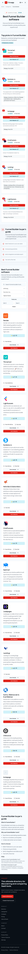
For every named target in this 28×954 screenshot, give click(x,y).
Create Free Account (8, 900)
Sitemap (3, 940)
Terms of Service (5, 937)
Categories (8, 6)
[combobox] (14, 288)
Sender (6, 320)
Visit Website (13, 59)
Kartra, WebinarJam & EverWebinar (11, 696)
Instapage (10, 111)
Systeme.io (11, 79)
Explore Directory (7, 896)
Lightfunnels (11, 199)
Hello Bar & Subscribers (11, 487)
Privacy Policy (4, 935)
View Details (13, 345)
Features (14, 299)
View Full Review (14, 56)
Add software (4, 919)
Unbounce (7, 735)
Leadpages (7, 611)
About (2, 925)
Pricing (3, 916)
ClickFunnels (11, 140)
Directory (3, 909)
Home (2, 6)
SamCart (6, 570)
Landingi (10, 167)
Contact (3, 928)
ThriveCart (11, 50)
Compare (3, 914)
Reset (14, 306)
